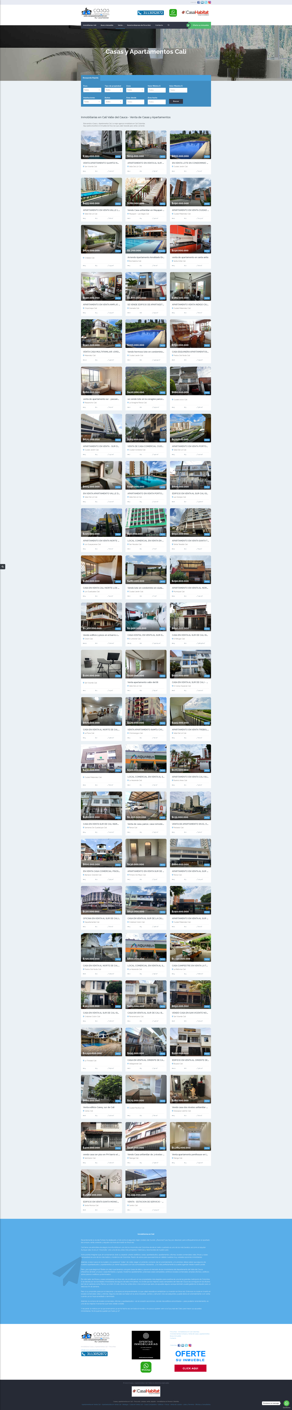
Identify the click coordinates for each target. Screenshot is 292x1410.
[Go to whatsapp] (286, 1403)
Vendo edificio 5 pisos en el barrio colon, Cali (104, 635)
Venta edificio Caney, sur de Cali (98, 1107)
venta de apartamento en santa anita (190, 257)
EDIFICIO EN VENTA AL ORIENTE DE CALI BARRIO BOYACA (201, 1060)
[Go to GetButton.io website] (286, 1407)
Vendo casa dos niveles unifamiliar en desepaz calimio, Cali (201, 1107)
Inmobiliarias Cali (89, 25)
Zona (128, 86)
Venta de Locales (176, 1404)
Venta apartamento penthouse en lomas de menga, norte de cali (204, 1154)
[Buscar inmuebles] (168, 25)
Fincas (167, 1404)
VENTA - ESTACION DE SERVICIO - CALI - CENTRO (152, 1202)
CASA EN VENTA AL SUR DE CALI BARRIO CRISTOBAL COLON (114, 1013)
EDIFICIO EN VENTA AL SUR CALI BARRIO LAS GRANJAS (200, 493)
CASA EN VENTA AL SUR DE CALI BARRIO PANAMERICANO (157, 1013)
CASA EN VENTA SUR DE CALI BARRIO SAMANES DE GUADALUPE (115, 824)
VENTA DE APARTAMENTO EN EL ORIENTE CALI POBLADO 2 (202, 824)
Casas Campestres (150, 1404)
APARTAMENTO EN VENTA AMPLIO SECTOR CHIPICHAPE (111, 304)
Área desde (131, 98)
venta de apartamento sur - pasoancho (102, 399)
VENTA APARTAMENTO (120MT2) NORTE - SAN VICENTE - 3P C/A (115, 163)
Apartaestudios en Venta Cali (111, 1404)
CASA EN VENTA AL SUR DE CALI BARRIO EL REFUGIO (199, 635)
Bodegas (125, 1404)
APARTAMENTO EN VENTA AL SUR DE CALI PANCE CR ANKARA (203, 871)
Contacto (159, 25)
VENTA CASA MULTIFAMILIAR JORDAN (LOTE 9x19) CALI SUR (113, 352)
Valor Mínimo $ (154, 86)
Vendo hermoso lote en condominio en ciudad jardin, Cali (155, 352)
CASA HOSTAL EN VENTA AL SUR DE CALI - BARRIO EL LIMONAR (160, 635)
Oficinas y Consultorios (202, 1404)
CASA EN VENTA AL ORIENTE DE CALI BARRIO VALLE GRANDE (159, 1060)
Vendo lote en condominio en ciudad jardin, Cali (151, 588)
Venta (120, 25)
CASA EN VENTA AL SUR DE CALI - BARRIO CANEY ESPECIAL (202, 682)
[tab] (90, 78)
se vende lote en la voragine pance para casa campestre (156, 399)
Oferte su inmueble (201, 25)
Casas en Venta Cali (136, 1404)
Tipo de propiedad (113, 86)
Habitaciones (89, 98)
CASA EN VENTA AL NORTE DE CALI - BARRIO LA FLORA (111, 729)
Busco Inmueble (107, 25)
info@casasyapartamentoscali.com (93, 1350)
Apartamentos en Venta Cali (91, 1404)
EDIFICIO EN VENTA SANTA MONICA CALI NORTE (107, 1202)
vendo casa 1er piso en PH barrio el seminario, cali (107, 1154)
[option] (146, 53)
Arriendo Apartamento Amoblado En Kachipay (150, 257)
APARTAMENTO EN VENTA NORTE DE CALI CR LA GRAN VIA (113, 540)
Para (85, 86)
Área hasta (152, 98)
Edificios (160, 1404)
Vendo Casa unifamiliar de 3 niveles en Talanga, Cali (153, 1154)
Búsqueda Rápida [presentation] (90, 78)
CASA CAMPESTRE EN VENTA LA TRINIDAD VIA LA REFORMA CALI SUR (207, 965)
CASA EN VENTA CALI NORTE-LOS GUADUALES (106, 588)
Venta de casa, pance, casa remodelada (147, 824)
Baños (107, 98)
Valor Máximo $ (175, 86)
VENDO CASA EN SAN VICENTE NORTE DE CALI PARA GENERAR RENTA (207, 1013)
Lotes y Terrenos (188, 1404)
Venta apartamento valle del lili (143, 682)
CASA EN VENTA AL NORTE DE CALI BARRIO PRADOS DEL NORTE (116, 965)
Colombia (193, 2)
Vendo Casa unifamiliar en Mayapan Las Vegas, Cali (153, 210)
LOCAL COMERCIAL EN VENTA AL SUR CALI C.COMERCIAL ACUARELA (163, 777)
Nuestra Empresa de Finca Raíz (139, 25)
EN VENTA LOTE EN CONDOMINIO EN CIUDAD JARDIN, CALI (202, 163)
